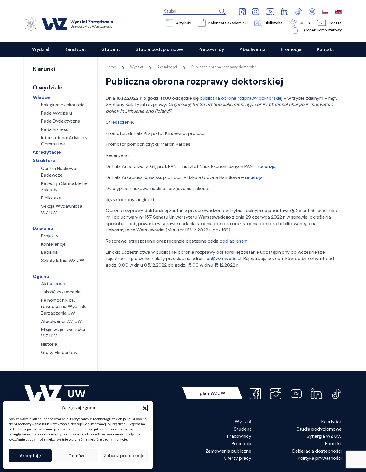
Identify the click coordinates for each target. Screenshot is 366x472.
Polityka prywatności (320, 458)
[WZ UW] (68, 23)
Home (111, 67)
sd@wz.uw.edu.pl (223, 258)
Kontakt (333, 444)
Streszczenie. (120, 122)
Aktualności (167, 67)
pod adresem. (234, 241)
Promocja (241, 444)
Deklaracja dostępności (317, 451)
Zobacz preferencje (124, 456)
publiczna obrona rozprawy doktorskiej (241, 98)
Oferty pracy (237, 458)
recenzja (267, 166)
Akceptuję (30, 456)
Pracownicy (239, 436)
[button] (145, 408)
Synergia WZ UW (324, 436)
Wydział (243, 422)
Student (242, 429)
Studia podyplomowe (319, 429)
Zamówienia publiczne (228, 451)
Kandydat (331, 422)
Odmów (76, 456)
